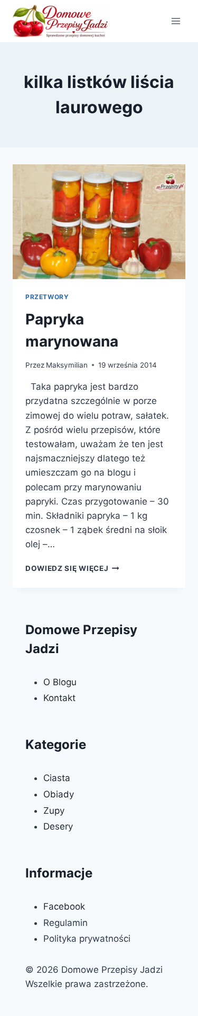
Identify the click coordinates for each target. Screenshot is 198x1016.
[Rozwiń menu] (175, 21)
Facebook (64, 906)
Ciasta (56, 778)
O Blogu (60, 682)
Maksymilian (67, 365)
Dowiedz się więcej (72, 568)
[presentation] (99, 221)
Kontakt (59, 698)
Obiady (58, 794)
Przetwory (47, 297)
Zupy (53, 810)
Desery (58, 826)
